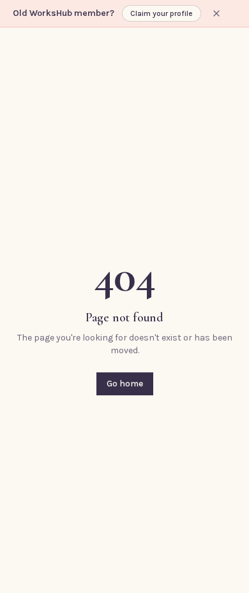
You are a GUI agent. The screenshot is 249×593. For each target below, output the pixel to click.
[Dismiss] (216, 13)
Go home (125, 383)
